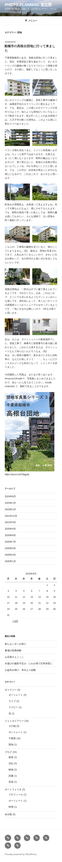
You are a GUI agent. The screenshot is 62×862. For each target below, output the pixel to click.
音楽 (11, 781)
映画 (11, 769)
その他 (12, 726)
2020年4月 (10, 554)
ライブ (12, 701)
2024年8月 (10, 496)
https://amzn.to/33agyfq (17, 474)
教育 (11, 757)
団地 (11, 744)
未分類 (8, 814)
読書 (11, 775)
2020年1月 (10, 561)
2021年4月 (10, 522)
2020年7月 (10, 541)
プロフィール (16, 794)
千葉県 (12, 738)
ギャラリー (11, 689)
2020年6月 (10, 548)
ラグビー (13, 707)
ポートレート (16, 695)
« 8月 (15, 621)
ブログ (8, 752)
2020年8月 (10, 535)
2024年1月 (10, 503)
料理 (11, 807)
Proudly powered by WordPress (21, 854)
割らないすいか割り (15, 644)
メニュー (32, 20)
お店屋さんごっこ (14, 657)
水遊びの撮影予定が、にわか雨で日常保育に (28, 663)
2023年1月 (10, 509)
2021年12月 (11, 516)
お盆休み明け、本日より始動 (20, 670)
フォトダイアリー (14, 721)
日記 (11, 763)
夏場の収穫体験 (13, 650)
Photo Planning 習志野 (28, 5)
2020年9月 (10, 528)
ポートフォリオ (13, 789)
